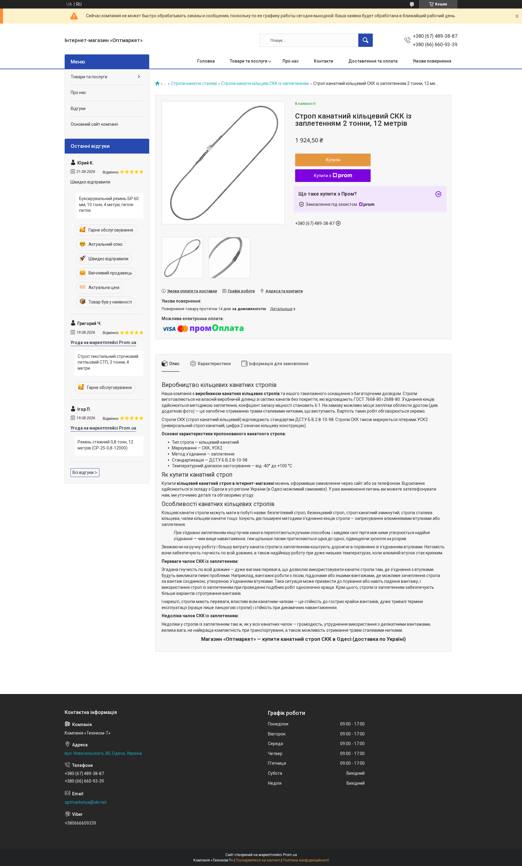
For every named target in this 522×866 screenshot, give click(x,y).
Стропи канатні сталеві (194, 83)
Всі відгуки (83, 472)
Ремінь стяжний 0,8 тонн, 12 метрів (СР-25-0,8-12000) (105, 444)
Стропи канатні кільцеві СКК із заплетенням (265, 83)
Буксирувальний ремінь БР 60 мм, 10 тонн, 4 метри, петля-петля (109, 204)
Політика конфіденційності (306, 860)
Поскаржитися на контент (258, 860)
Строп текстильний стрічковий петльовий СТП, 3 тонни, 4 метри (108, 362)
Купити (333, 159)
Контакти (323, 61)
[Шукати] (365, 40)
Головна (206, 61)
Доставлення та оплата (373, 61)
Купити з (322, 175)
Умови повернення (432, 61)
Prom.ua (290, 855)
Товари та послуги (248, 61)
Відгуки (78, 108)
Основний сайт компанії (94, 124)
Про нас (290, 61)
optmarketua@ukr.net (86, 802)
